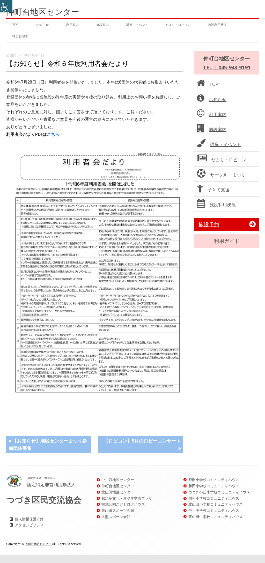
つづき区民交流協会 (44, 499)
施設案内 (102, 24)
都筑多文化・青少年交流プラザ (126, 498)
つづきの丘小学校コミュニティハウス (219, 492)
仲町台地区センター (42, 12)
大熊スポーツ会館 (115, 516)
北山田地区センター (117, 492)
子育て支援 (219, 190)
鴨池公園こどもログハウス (123, 504)
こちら (53, 134)
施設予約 (208, 224)
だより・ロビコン (178, 24)
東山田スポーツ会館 (117, 510)
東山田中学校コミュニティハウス (215, 516)
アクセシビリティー (31, 524)
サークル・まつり (227, 175)
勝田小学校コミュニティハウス (213, 485)
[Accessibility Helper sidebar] (6, 6)
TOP (15, 24)
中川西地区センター (117, 479)
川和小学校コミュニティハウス (213, 498)
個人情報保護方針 (29, 518)
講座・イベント (137, 24)
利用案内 (72, 24)
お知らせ (42, 24)
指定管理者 (20, 36)
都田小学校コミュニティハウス (213, 479)
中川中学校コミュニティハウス (213, 510)
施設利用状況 (217, 24)
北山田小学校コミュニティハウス (215, 504)
